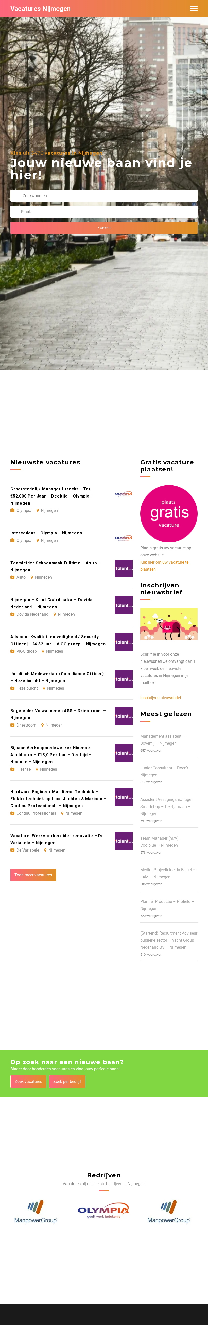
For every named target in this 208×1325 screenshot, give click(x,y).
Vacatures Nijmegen (40, 8)
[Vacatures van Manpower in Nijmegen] (102, 1212)
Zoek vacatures (28, 1081)
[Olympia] (38, 1212)
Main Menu (194, 8)
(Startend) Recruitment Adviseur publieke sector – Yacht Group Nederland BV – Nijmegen (168, 940)
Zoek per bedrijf (67, 1081)
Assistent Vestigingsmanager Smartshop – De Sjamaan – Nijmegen (166, 806)
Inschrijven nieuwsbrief (160, 697)
